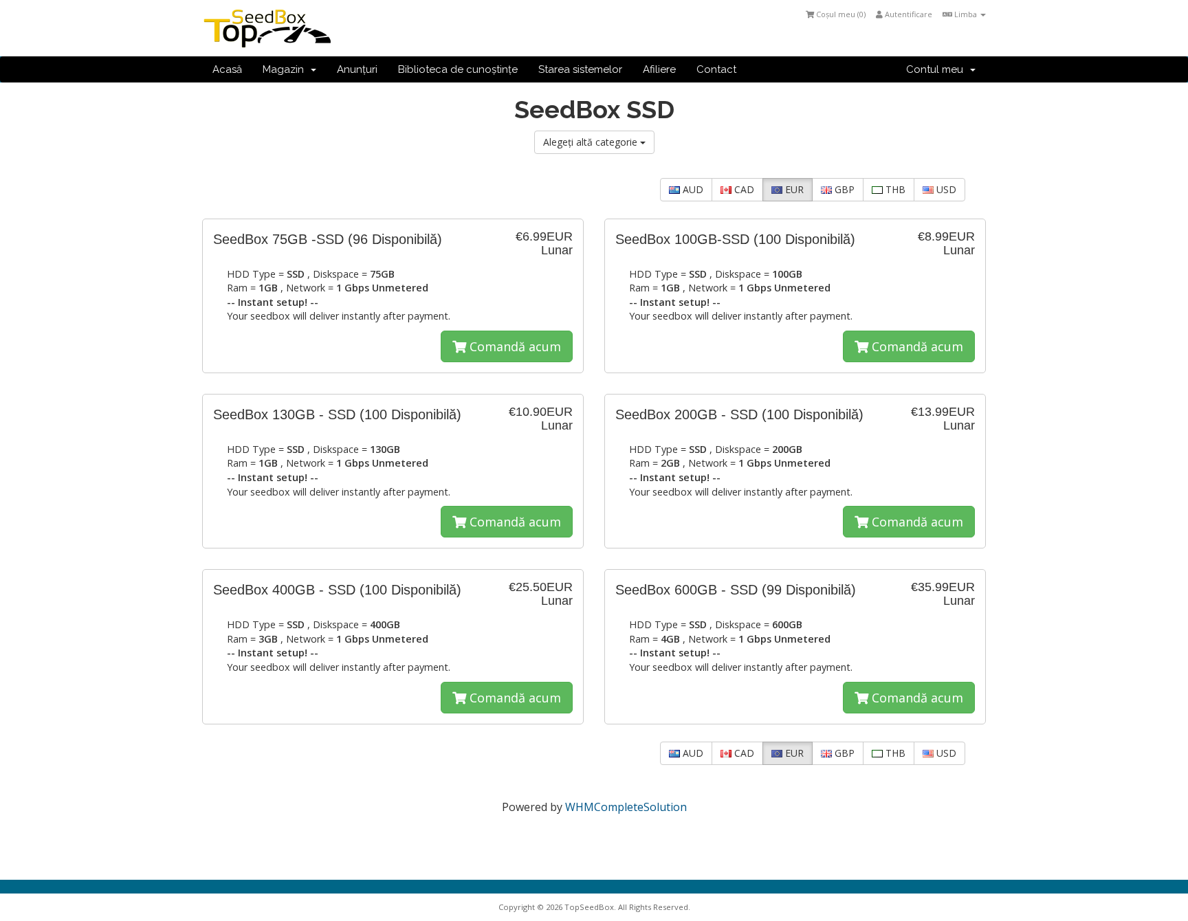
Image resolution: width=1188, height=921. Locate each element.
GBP (843, 189)
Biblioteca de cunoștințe (458, 69)
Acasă (227, 69)
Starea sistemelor (580, 69)
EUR (793, 189)
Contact (716, 69)
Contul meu (937, 69)
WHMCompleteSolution (626, 806)
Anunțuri (357, 69)
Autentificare (907, 14)
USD (945, 189)
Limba (965, 14)
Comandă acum (513, 346)
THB (894, 189)
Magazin (286, 69)
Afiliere (659, 69)
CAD (743, 189)
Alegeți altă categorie (591, 141)
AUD (691, 189)
